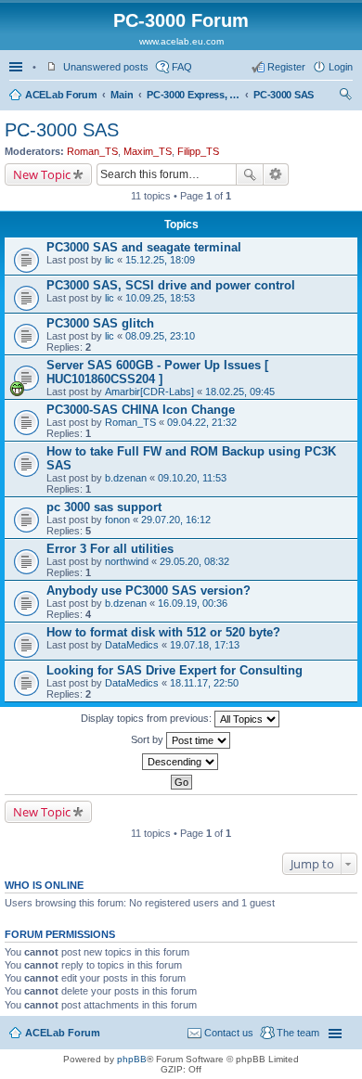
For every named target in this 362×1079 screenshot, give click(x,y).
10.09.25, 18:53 (160, 297)
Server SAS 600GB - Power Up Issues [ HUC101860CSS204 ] (157, 372)
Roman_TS (92, 151)
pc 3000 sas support (104, 507)
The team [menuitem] (298, 1032)
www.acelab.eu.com (181, 41)
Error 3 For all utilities (110, 549)
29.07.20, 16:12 (176, 519)
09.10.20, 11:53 (192, 477)
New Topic (42, 174)
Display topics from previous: (147, 718)
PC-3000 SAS (283, 94)
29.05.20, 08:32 (194, 561)
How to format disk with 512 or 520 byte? (163, 632)
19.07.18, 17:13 (204, 644)
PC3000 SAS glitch (100, 323)
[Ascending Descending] (181, 761)
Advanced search (276, 174)
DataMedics (132, 644)
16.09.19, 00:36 (192, 603)
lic (109, 259)
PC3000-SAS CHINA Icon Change (140, 410)
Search (250, 174)
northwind (127, 561)
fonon (117, 519)
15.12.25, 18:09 (160, 259)
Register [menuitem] (286, 66)
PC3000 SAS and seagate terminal (143, 247)
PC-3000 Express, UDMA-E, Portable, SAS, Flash (193, 94)
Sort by (148, 739)
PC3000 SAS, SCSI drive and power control (170, 285)
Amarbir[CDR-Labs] (149, 391)
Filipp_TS (198, 151)
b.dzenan (126, 477)
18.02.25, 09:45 (240, 391)
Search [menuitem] (345, 96)
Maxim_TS (147, 151)
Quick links (17, 67)
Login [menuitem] (341, 66)
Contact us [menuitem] (228, 1032)
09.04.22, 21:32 (202, 422)
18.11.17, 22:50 (204, 682)
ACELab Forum (61, 94)
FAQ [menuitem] (182, 66)
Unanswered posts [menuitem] (106, 66)
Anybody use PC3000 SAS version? (148, 590)
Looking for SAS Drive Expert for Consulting (174, 670)
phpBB (132, 1059)
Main (121, 94)
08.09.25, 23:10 (160, 335)
